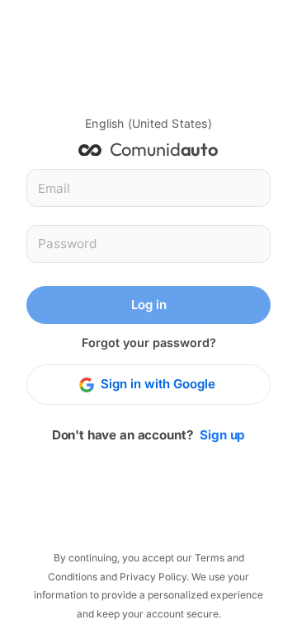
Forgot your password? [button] (149, 343)
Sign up (222, 435)
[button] (148, 123)
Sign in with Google (158, 384)
